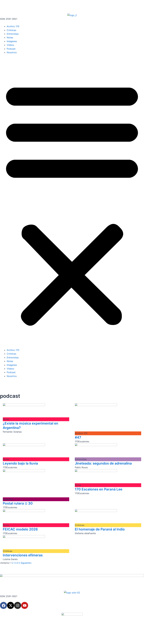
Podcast (11, 48)
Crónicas (11, 30)
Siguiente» (26, 562)
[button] (72, 203)
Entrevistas (13, 33)
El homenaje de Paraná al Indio (100, 529)
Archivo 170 (13, 26)
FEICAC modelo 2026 (20, 529)
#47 (78, 437)
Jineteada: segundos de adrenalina (103, 463)
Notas (10, 37)
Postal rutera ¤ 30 (18, 503)
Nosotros (12, 52)
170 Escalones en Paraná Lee (98, 489)
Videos (10, 45)
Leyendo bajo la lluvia (20, 463)
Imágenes (12, 41)
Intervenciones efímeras (23, 555)
